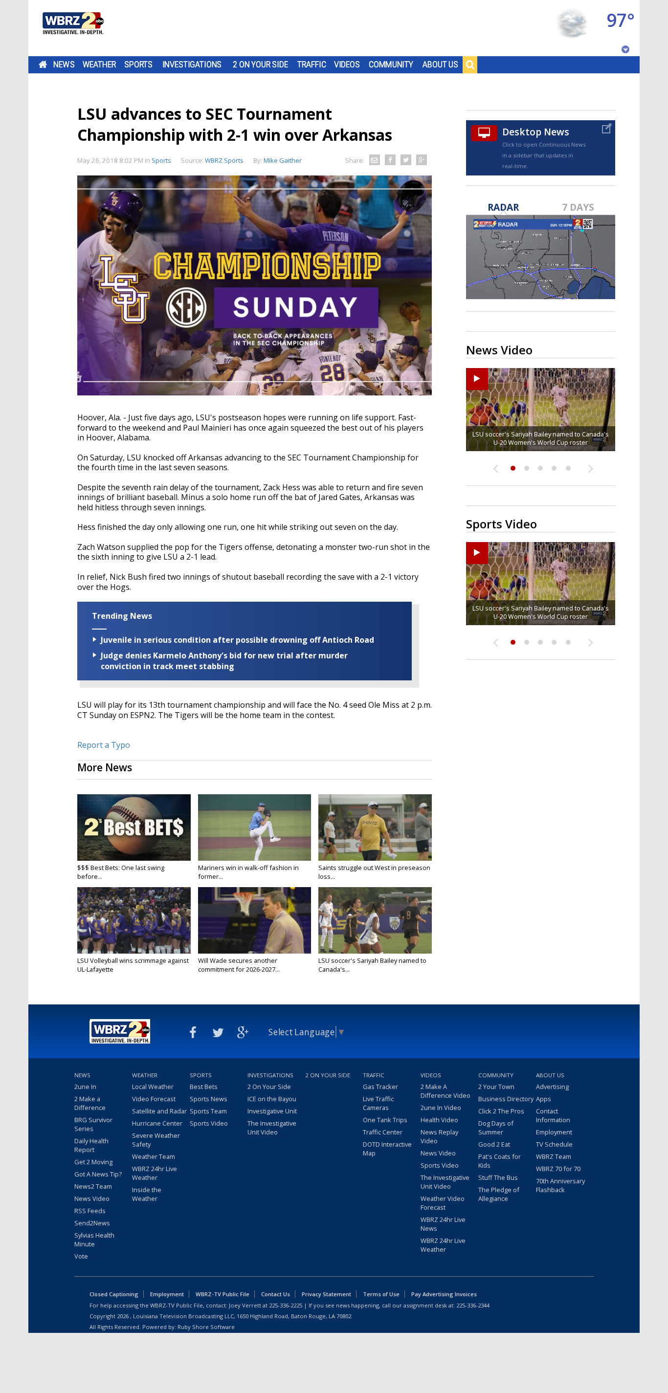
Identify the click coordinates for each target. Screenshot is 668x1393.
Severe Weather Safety (156, 1140)
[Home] (72, 28)
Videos (347, 64)
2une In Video (441, 1107)
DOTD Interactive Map (387, 1148)
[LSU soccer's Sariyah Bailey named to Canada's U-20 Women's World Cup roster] (375, 920)
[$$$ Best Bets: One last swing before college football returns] (134, 827)
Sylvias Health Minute (94, 1239)
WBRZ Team (553, 1156)
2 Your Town (496, 1086)
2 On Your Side (260, 64)
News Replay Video (439, 1136)
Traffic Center (382, 1132)
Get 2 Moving (93, 1161)
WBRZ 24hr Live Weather (154, 1173)
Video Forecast (154, 1098)
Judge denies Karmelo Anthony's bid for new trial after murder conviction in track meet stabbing (224, 661)
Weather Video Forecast (443, 1203)
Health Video (439, 1119)
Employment (554, 1132)
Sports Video (209, 1123)
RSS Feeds (90, 1210)
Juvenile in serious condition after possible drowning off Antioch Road (237, 639)
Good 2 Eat (494, 1144)
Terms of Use (381, 1294)
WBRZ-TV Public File (222, 1294)
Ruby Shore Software (206, 1326)
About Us (440, 64)
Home (43, 64)
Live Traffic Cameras (378, 1103)
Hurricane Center (157, 1123)
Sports (138, 64)
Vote (81, 1256)
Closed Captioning (113, 1294)
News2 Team (93, 1186)
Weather (99, 64)
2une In (85, 1086)
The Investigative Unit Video (271, 1127)
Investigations (192, 64)
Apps (543, 1098)
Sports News (208, 1098)
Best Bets (204, 1086)
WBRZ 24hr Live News (443, 1224)
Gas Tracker (380, 1086)
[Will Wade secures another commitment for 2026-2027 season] (255, 920)
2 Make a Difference (90, 1103)
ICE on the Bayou (271, 1098)
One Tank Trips (385, 1119)
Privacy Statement (326, 1294)
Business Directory (506, 1098)
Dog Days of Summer (495, 1127)
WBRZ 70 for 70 (558, 1168)
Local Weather (153, 1086)
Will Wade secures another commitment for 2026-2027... (239, 965)
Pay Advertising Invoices (444, 1294)
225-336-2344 (473, 1305)
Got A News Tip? (98, 1174)
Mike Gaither (283, 160)
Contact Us (275, 1294)
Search (470, 64)
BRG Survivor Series (93, 1124)
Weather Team (153, 1156)
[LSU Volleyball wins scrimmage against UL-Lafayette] (134, 920)
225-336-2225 (285, 1305)
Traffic (311, 64)
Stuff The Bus (498, 1177)
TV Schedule (554, 1144)
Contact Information (553, 1115)
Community (391, 64)
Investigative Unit (272, 1111)
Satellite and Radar (159, 1111)
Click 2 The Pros (501, 1111)
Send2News (92, 1223)
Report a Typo (103, 745)
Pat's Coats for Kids (499, 1161)
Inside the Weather (146, 1194)
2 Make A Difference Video (445, 1091)
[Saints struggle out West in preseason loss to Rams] (375, 827)
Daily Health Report (91, 1145)
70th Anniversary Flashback (560, 1185)
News (63, 64)
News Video (92, 1198)
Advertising (552, 1086)
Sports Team (208, 1111)
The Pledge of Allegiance (498, 1194)
